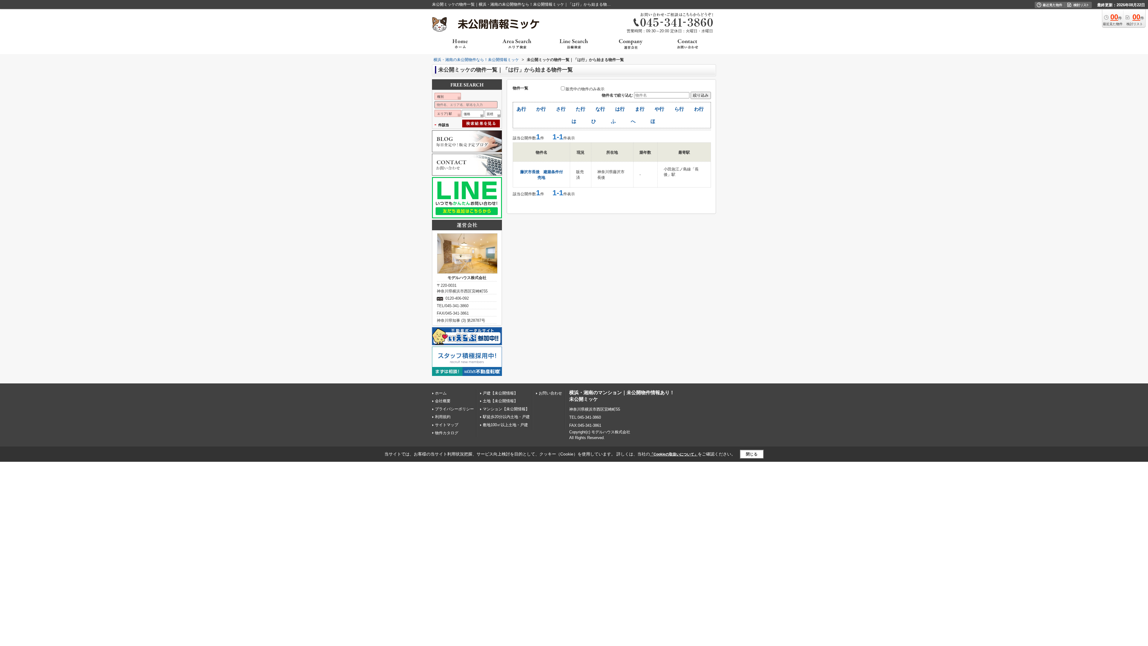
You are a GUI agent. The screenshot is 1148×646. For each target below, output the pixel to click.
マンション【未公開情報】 (506, 409)
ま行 (640, 109)
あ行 (521, 109)
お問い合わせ (550, 393)
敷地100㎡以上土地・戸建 (505, 425)
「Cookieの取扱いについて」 (674, 454)
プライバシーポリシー (454, 409)
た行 (580, 109)
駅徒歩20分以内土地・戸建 (506, 417)
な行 (600, 109)
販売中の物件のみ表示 (585, 89)
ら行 (679, 109)
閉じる (752, 454)
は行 (620, 109)
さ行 (561, 109)
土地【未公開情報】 (500, 401)
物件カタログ (446, 433)
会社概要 (443, 401)
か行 (541, 109)
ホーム (441, 393)
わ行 (699, 109)
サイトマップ (446, 425)
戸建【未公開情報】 (500, 393)
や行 (659, 109)
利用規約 (443, 417)
